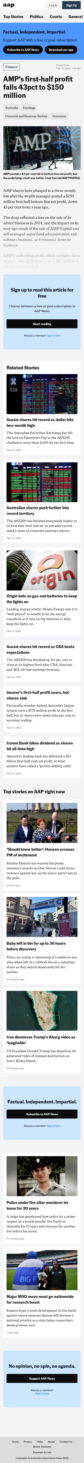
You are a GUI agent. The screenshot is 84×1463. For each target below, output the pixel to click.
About (51, 1441)
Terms (15, 1441)
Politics (36, 16)
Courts (56, 16)
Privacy (28, 1441)
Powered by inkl (42, 1452)
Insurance (59, 116)
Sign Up (71, 5)
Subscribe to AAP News (23, 50)
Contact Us (66, 1441)
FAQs (40, 1441)
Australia (11, 108)
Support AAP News (42, 1378)
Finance (12, 67)
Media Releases (42, 1446)
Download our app (61, 50)
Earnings (29, 108)
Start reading (42, 324)
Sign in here (53, 335)
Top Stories (13, 16)
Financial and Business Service (26, 116)
